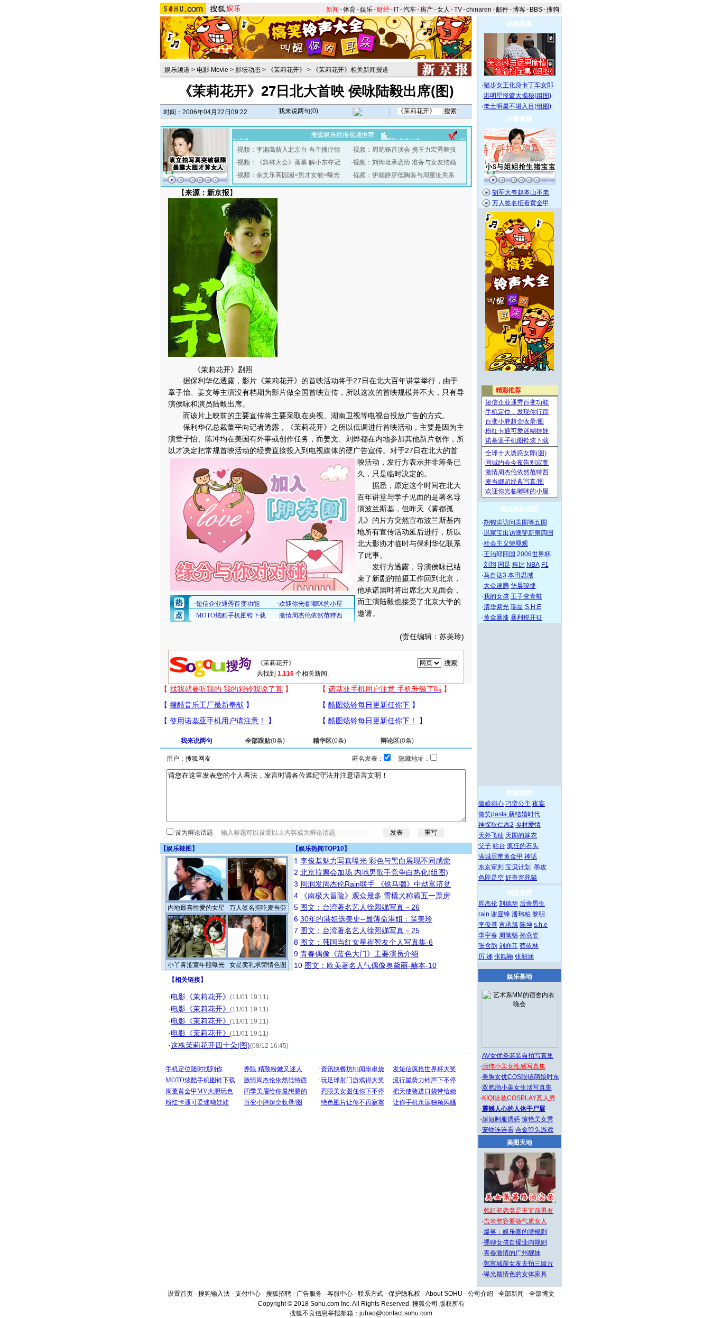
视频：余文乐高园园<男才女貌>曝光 (288, 175)
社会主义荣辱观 (506, 543)
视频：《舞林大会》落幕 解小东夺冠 (288, 162)
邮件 (502, 9)
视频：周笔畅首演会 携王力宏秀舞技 (404, 149)
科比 (518, 564)
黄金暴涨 (496, 617)
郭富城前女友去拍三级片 (518, 1263)
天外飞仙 (491, 835)
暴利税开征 (526, 617)
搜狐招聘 (278, 1293)
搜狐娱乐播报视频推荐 (342, 135)
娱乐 (366, 9)
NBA (533, 564)
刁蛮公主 (518, 803)
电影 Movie (212, 69)
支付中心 (248, 1293)
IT (396, 9)
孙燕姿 (529, 935)
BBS (536, 9)
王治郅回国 (499, 554)
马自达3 (495, 575)
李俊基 (487, 924)
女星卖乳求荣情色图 (257, 965)
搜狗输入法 (214, 1293)
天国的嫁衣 (521, 835)
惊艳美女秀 (537, 1119)
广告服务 (309, 1293)
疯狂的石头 (523, 846)
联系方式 (370, 1293)
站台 (499, 846)
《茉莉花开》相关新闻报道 (350, 69)
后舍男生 (532, 903)
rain (483, 914)
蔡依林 (529, 946)
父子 (484, 846)
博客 (519, 9)
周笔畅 (508, 935)
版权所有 (452, 1303)
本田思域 (520, 575)
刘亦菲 (508, 946)
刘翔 (490, 564)
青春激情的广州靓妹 (512, 1253)
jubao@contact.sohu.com (395, 1313)
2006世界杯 (534, 554)
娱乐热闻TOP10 (321, 848)
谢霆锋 (500, 914)
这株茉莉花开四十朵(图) (210, 1045)
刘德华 (508, 903)
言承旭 (508, 924)
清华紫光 (496, 607)
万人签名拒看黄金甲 (520, 203)
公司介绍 (480, 1293)
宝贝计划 (518, 867)
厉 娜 (485, 956)
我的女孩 (496, 596)
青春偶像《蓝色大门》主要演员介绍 (359, 954)
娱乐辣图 (179, 848)
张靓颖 (503, 956)
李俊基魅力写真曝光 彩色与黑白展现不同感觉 (375, 860)
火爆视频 (519, 119)
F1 (545, 564)
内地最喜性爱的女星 (196, 907)
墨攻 (540, 867)
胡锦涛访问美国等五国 (515, 522)
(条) (265, 740)
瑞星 (517, 607)
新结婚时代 (524, 814)
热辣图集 (519, 23)
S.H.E (533, 607)
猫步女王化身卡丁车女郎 (518, 85)
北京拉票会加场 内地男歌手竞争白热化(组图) (374, 872)
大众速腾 (496, 585)
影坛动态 (248, 69)
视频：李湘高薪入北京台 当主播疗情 (288, 149)
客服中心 (340, 1293)
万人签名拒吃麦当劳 (257, 907)
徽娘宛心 (491, 803)
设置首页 (180, 1293)
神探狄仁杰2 (496, 824)
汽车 (409, 9)
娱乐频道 (177, 69)
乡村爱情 (528, 824)
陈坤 (526, 924)
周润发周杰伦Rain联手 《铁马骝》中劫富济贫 (375, 884)
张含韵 (487, 946)
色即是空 (491, 877)
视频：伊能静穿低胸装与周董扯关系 (404, 175)
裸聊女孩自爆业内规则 (515, 1242)
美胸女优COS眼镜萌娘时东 (520, 1077)
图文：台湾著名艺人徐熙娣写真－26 (360, 907)
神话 (530, 856)
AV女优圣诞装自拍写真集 (517, 1055)
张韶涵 (524, 956)
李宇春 (487, 935)
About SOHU (443, 1293)
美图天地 (519, 1142)
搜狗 (553, 9)
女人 (443, 9)
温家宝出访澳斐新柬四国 (518, 533)
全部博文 (541, 1293)
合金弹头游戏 (534, 1129)
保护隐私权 (404, 1293)
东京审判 (491, 867)
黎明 (538, 914)
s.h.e (541, 924)
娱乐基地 (519, 976)
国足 (504, 564)
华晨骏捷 (523, 585)
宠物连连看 (498, 1129)
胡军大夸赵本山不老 (520, 192)
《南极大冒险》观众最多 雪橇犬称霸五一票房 (375, 895)
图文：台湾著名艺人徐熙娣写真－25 (360, 930)
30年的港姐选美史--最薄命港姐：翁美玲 (366, 919)
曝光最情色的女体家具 (515, 1274)
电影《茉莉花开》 (200, 996)
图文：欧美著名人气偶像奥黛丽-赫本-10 (370, 965)
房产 (426, 9)
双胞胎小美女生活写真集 (517, 1087)
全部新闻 (511, 1293)
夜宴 (538, 803)
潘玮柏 (521, 914)
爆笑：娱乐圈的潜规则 (515, 1232)
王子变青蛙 (526, 596)
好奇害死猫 (521, 877)
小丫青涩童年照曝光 (196, 965)
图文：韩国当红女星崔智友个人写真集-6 (366, 942)
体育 (349, 9)
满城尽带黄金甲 (500, 856)
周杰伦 (487, 903)
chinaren (479, 9)
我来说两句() (298, 111)
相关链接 (187, 979)
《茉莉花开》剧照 (223, 369)
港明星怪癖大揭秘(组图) (517, 95)
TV (458, 9)
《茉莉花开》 (286, 69)
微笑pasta (493, 814)
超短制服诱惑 (501, 1119)
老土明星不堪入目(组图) (517, 106)
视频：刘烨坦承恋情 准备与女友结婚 (404, 162)
